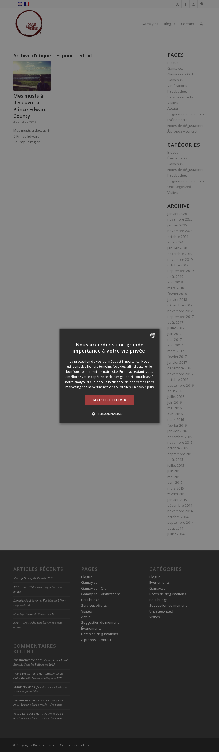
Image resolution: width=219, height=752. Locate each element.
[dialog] (110, 376)
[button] (109, 413)
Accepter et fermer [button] (109, 400)
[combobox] (153, 335)
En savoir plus (143, 387)
